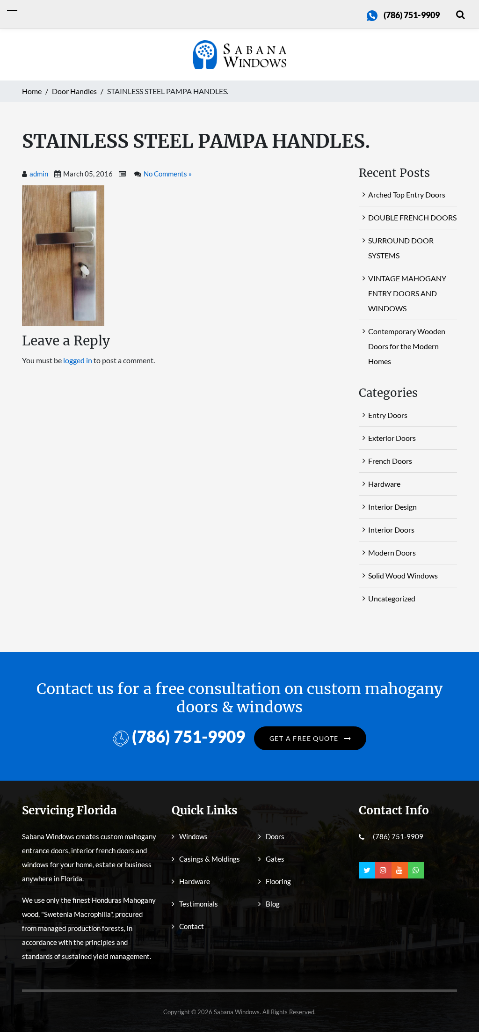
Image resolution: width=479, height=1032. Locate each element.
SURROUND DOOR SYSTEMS (401, 248)
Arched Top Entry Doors (406, 194)
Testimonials (198, 904)
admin (38, 173)
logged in (77, 360)
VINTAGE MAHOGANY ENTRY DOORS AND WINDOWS (407, 293)
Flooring (278, 881)
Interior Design (392, 506)
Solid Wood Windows (403, 575)
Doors (275, 836)
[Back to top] (458, 1004)
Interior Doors (391, 529)
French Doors (390, 460)
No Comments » (168, 173)
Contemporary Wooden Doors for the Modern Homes (406, 346)
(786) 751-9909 (412, 15)
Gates (275, 859)
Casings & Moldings (209, 859)
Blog (273, 904)
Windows (193, 836)
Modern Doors (392, 552)
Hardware (384, 483)
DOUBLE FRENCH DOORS (412, 217)
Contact (191, 926)
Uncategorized (391, 598)
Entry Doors (387, 414)
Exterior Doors (392, 437)
